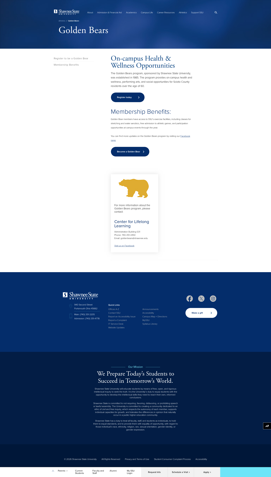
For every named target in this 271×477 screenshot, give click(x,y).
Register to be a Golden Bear (71, 58)
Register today (124, 97)
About (90, 12)
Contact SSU (114, 313)
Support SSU (197, 12)
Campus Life (147, 12)
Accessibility (148, 313)
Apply (206, 472)
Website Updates (116, 327)
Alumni (113, 470)
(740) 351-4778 (92, 318)
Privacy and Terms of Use (137, 459)
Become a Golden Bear (128, 151)
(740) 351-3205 (87, 314)
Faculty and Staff (98, 472)
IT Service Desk (115, 324)
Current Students (79, 472)
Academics (131, 12)
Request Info (154, 472)
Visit (180, 472)
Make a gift (197, 313)
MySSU (145, 320)
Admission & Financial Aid (109, 12)
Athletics (183, 12)
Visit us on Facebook (124, 245)
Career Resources (166, 12)
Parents (61, 470)
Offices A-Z (113, 309)
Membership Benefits (66, 64)
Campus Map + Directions (154, 316)
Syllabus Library (149, 324)
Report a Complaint (117, 320)
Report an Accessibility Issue (122, 316)
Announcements (150, 309)
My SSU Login (131, 472)
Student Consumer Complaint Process (172, 459)
